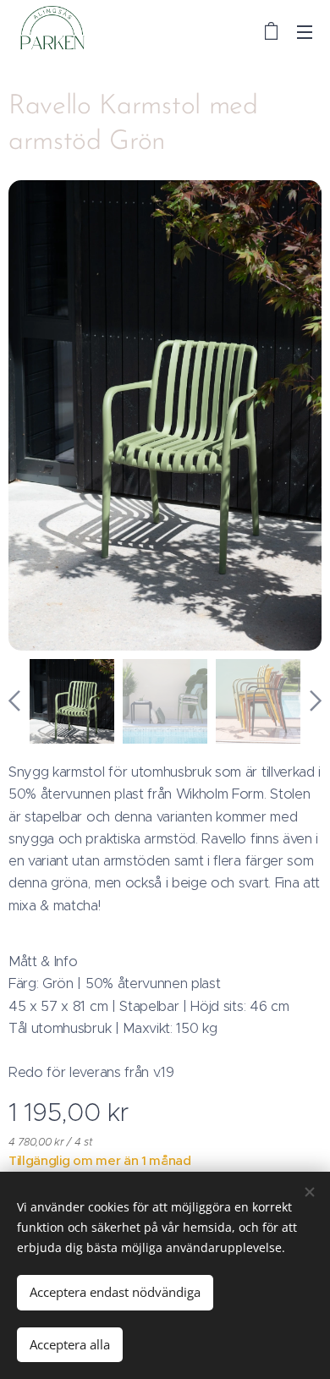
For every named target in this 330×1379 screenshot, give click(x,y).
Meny (305, 31)
